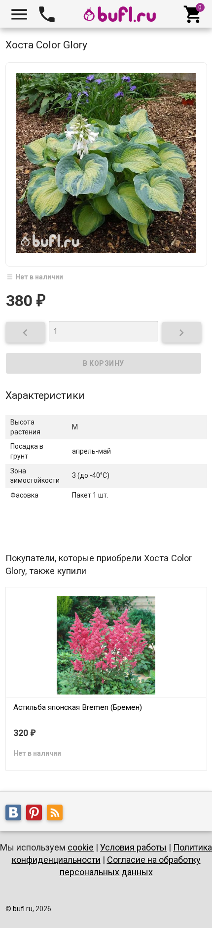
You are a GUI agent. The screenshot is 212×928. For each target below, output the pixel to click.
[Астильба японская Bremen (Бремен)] (106, 644)
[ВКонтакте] (15, 814)
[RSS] (57, 814)
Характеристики (45, 395)
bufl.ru (23, 909)
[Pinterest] (36, 814)
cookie (81, 847)
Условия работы (133, 847)
